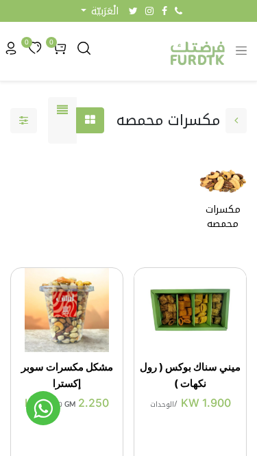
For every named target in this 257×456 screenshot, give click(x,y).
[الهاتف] (178, 10)
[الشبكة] (90, 120)
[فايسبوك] (164, 10)
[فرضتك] (43, 408)
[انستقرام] (149, 10)
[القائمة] (62, 120)
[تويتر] (133, 10)
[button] (100, 11)
